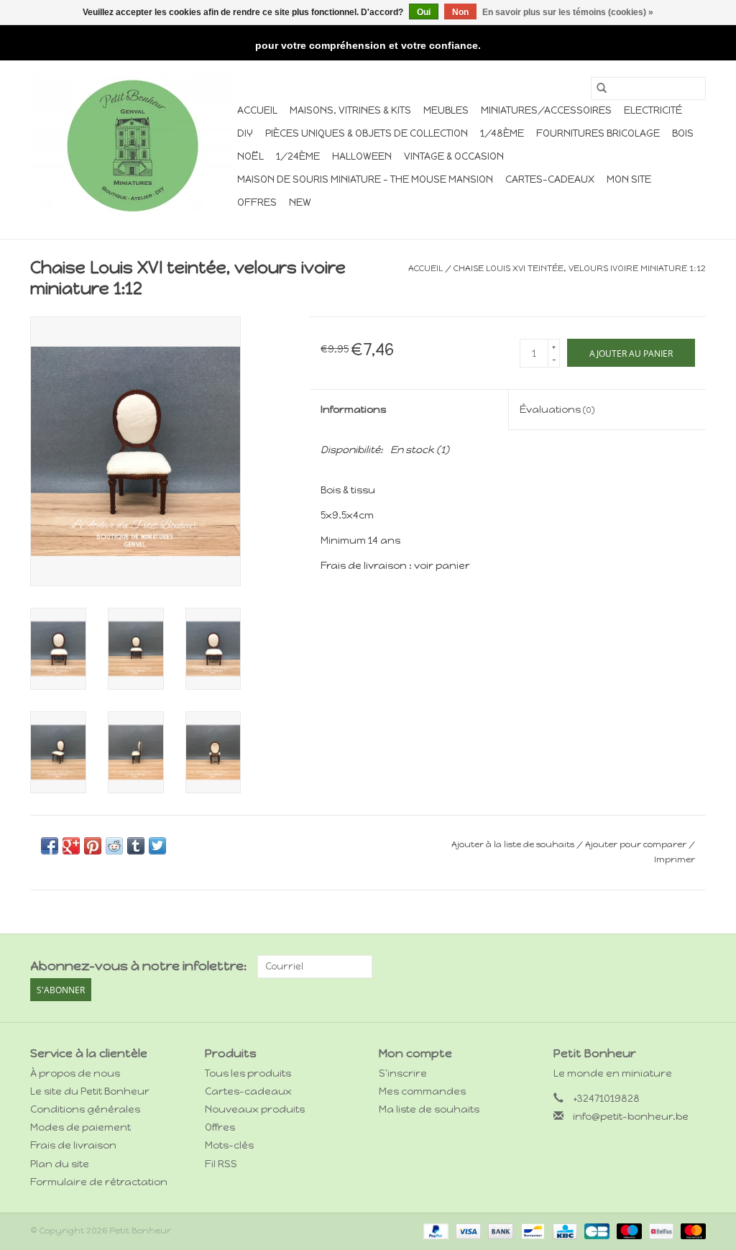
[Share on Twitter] (157, 845)
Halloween (362, 156)
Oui (424, 12)
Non (460, 12)
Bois (683, 133)
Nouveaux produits (255, 1109)
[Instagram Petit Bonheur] (694, 966)
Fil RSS (221, 1164)
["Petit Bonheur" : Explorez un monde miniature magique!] (131, 145)
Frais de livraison (73, 1145)
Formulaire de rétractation (98, 1182)
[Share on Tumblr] (135, 845)
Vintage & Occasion (454, 156)
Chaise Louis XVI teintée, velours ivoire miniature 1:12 (580, 268)
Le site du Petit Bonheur (90, 1091)
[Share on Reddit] (114, 845)
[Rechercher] (601, 88)
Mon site (629, 179)
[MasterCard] (691, 1231)
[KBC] (563, 1231)
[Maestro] (628, 1231)
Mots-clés (229, 1145)
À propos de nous (75, 1073)
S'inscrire (403, 1073)
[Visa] (467, 1231)
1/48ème (502, 133)
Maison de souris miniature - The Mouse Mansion (365, 179)
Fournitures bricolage (598, 133)
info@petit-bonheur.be (631, 1116)
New (300, 202)
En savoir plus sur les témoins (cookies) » (567, 12)
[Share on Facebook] (49, 845)
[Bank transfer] (499, 1231)
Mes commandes (422, 1091)
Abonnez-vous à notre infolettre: (138, 966)
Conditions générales (85, 1109)
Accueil (257, 110)
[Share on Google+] (71, 845)
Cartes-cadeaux (549, 179)
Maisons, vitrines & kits (350, 110)
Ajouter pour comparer (637, 844)
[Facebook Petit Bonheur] (669, 966)
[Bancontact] (531, 1231)
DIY (245, 133)
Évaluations (557, 409)
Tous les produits (248, 1073)
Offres (257, 202)
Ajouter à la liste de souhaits (513, 844)
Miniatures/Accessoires (546, 110)
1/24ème (298, 156)
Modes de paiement (80, 1127)
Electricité (653, 110)
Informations (353, 409)
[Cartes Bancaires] (595, 1231)
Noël (250, 156)
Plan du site (59, 1164)
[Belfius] (660, 1231)
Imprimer (674, 859)
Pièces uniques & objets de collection (366, 133)
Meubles (446, 110)
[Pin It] (92, 845)
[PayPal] (434, 1231)
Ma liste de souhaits (429, 1109)
